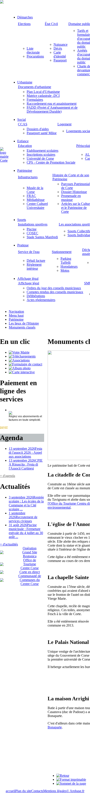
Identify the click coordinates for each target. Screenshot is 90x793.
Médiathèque (36, 200)
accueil (10, 791)
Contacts (37, 791)
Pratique (23, 245)
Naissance (61, 44)
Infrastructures (28, 177)
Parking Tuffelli (66, 260)
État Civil (51, 24)
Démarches (25, 17)
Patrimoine (24, 170)
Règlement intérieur (34, 266)
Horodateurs (69, 266)
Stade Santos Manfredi (42, 237)
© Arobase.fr (75, 791)
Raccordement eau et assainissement (51, 103)
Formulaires (35, 99)
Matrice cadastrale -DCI (43, 96)
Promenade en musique (71, 198)
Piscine (31, 229)
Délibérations (36, 296)
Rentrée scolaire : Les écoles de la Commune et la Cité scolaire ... (26, 503)
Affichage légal (27, 278)
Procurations (35, 56)
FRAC (31, 196)
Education (25, 146)
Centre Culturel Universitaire (37, 206)
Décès (58, 48)
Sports (21, 220)
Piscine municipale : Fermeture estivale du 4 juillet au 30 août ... (26, 531)
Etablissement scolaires (42, 150)
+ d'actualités (9, 544)
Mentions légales (54, 791)
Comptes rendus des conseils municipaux (55, 292)
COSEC (32, 233)
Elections (24, 24)
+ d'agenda (7, 476)
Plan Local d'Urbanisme (43, 92)
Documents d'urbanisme (34, 87)
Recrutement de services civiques (23, 517)
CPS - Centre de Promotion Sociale (51, 162)
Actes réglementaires (41, 300)
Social (21, 119)
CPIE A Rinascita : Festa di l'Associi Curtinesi (26, 464)
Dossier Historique (74, 192)
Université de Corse (40, 158)
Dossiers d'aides (38, 129)
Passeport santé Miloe (42, 133)
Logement (64, 124)
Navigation (16, 311)
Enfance (23, 141)
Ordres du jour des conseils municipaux (54, 288)
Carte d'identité (60, 54)
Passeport (60, 60)
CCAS (22, 124)
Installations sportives (32, 224)
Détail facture (36, 260)
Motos (65, 270)
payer (4, 427)
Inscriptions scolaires (41, 154)
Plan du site (23, 791)
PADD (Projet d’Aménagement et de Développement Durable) (52, 109)
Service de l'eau (29, 252)
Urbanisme (24, 82)
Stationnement (61, 252)
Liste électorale (33, 50)
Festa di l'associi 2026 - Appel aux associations (25, 452)
